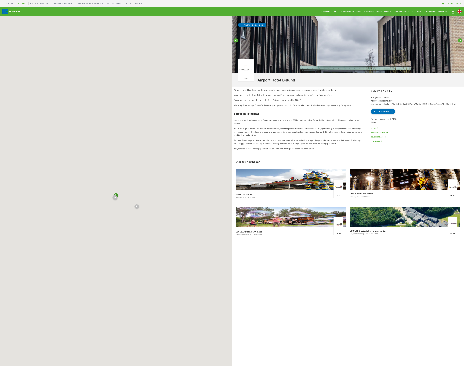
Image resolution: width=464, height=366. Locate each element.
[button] (115, 198)
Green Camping (114, 4)
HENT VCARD (375, 141)
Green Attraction (133, 4)
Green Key (22, 4)
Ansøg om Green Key (436, 11)
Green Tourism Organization (89, 4)
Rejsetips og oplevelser (377, 11)
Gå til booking (382, 112)
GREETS (10, 4)
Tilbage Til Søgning (253, 25)
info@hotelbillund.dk (380, 97)
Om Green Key (329, 11)
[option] (348, 45)
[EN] (459, 11)
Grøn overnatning (350, 11)
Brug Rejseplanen (378, 133)
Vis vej (373, 128)
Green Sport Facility (62, 4)
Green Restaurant (39, 4)
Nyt (419, 11)
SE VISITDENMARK (377, 137)
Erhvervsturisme (404, 11)
